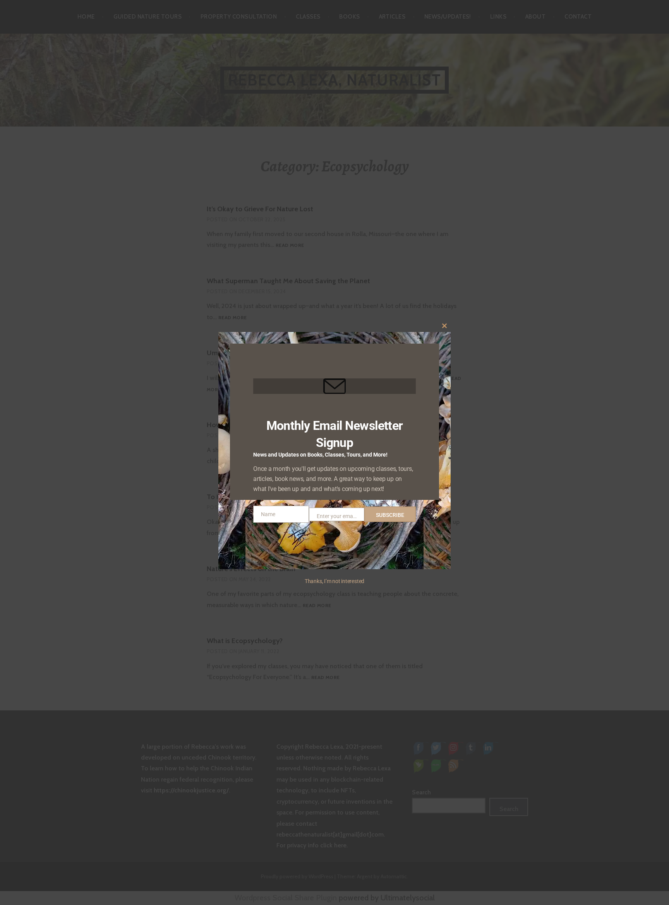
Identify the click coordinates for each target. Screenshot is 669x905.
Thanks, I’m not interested (334, 581)
